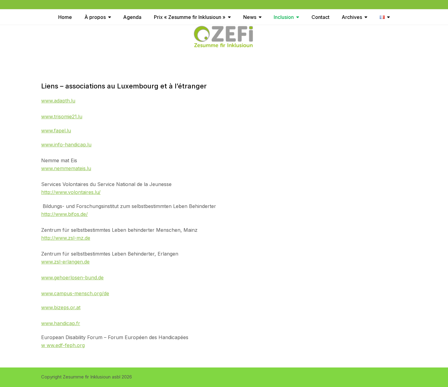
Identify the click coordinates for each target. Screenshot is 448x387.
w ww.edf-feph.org (63, 345)
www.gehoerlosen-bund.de (72, 277)
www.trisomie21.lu (61, 116)
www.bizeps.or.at (60, 307)
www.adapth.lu (58, 101)
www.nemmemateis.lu (66, 168)
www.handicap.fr (60, 323)
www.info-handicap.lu (66, 145)
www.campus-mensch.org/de (75, 293)
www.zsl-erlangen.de (65, 262)
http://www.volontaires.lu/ (71, 192)
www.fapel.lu (56, 130)
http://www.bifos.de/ (64, 214)
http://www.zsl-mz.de (65, 238)
